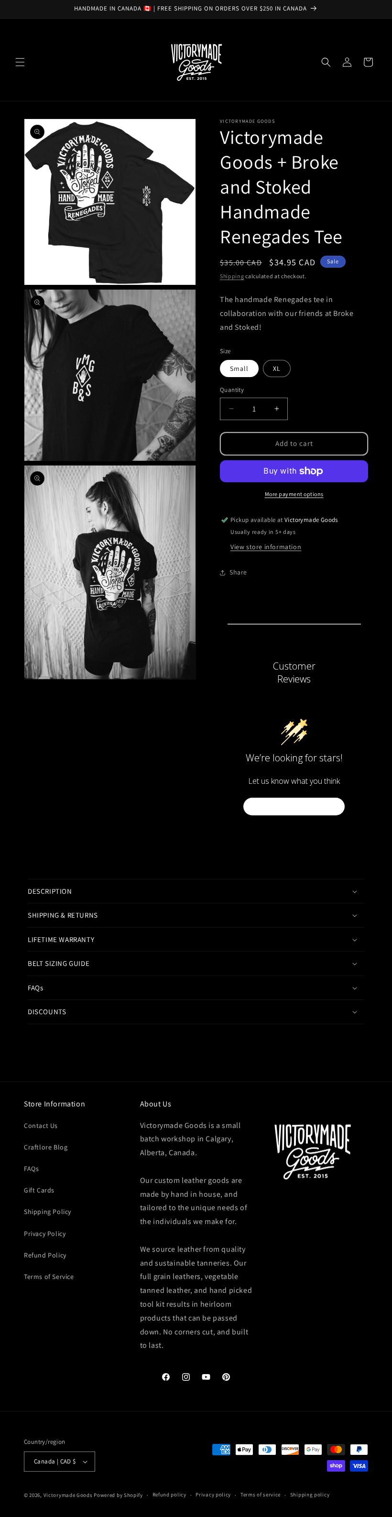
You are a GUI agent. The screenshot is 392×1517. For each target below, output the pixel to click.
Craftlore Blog (45, 1147)
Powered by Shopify (118, 1495)
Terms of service (260, 1494)
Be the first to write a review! (294, 806)
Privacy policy (213, 1494)
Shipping (232, 276)
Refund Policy (45, 1255)
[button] (20, 62)
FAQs (31, 1168)
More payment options (294, 494)
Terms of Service (49, 1276)
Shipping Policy (47, 1211)
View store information (265, 546)
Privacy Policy (44, 1233)
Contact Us (41, 1125)
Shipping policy (310, 1494)
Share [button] (238, 572)
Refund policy (169, 1494)
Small (239, 368)
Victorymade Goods (68, 1495)
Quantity (232, 390)
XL (277, 368)
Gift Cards (39, 1190)
